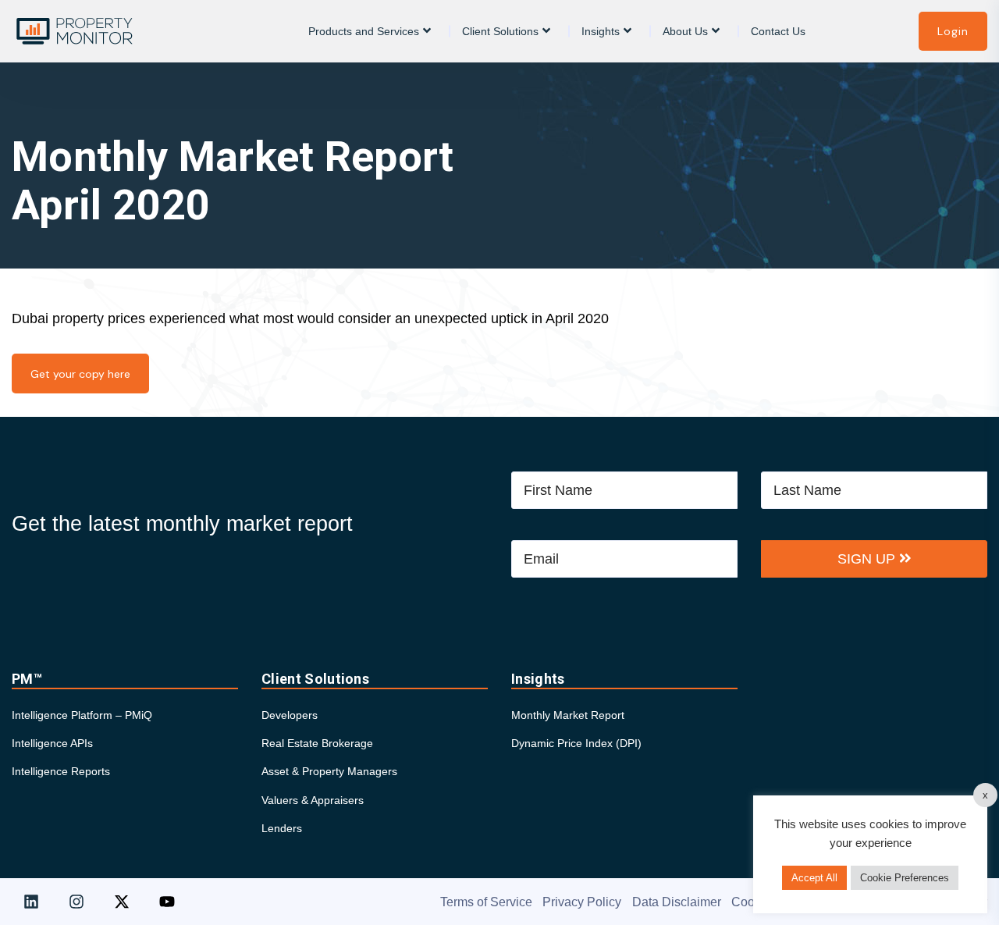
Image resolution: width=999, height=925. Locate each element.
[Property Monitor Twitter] (121, 901)
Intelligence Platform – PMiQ (82, 715)
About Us (685, 31)
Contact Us (778, 31)
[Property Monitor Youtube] (167, 901)
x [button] (985, 795)
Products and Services (363, 31)
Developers (289, 715)
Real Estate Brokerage (317, 743)
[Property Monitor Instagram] (76, 901)
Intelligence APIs (52, 743)
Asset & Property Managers (329, 771)
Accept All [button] (814, 878)
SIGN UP (868, 559)
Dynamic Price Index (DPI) (576, 743)
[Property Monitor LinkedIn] (31, 901)
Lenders (281, 828)
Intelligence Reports (61, 771)
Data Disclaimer (676, 902)
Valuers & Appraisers (312, 800)
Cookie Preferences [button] (904, 878)
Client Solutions (500, 31)
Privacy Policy (581, 902)
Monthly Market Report (567, 715)
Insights (600, 31)
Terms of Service (486, 902)
